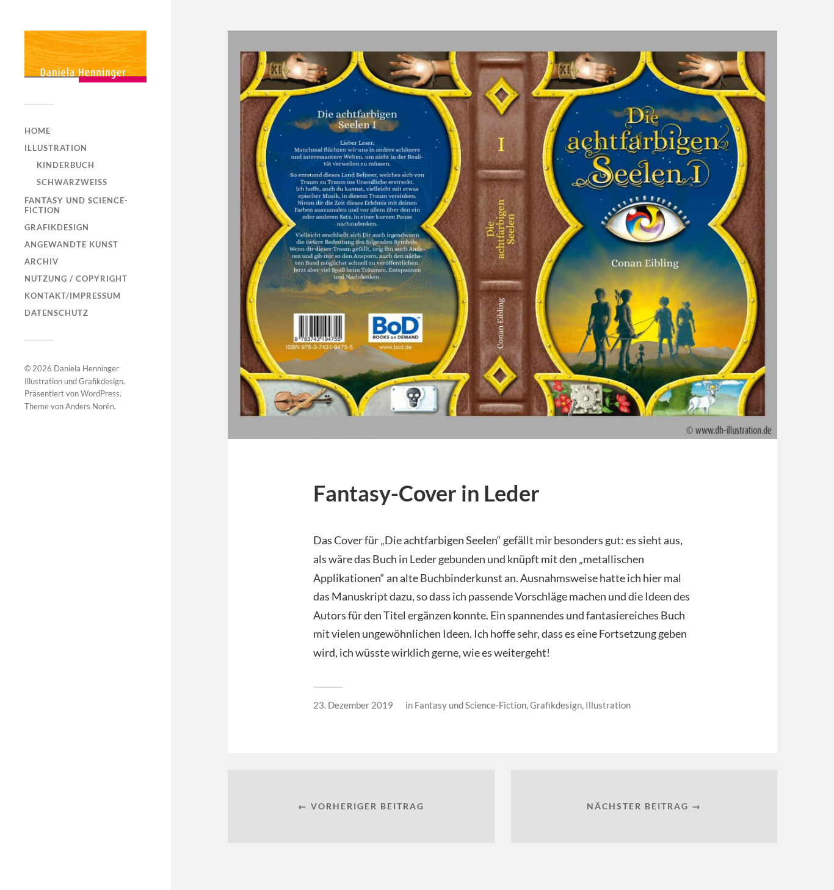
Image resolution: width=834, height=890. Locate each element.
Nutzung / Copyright (76, 278)
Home (37, 131)
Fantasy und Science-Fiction (76, 205)
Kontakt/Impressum (72, 296)
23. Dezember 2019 (353, 704)
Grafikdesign (56, 227)
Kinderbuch (66, 165)
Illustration (55, 148)
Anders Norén (89, 406)
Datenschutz (56, 313)
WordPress (100, 393)
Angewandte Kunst (71, 244)
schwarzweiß (72, 182)
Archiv (41, 261)
